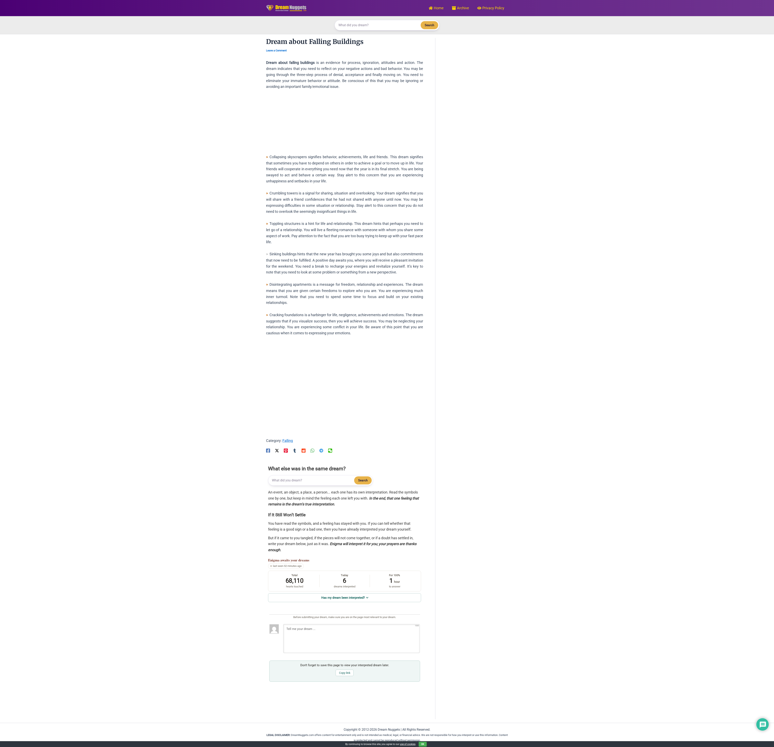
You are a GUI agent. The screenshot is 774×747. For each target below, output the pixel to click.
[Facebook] (268, 450)
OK (422, 744)
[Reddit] (304, 450)
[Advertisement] (344, 124)
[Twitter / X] (277, 450)
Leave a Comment (276, 50)
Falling (287, 440)
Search (429, 25)
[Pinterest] (286, 450)
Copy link (344, 672)
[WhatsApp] (312, 450)
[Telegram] (321, 450)
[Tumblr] (295, 450)
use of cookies (407, 744)
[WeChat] (330, 450)
